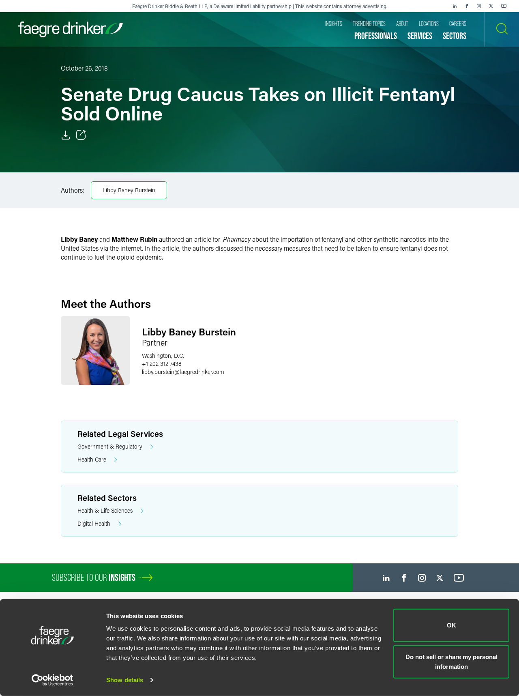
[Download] (65, 135)
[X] (491, 6)
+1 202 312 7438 (162, 363)
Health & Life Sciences (105, 510)
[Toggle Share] (81, 135)
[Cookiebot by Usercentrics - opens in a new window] (52, 680)
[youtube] (504, 6)
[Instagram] (479, 6)
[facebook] (467, 6)
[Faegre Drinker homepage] (70, 29)
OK (451, 625)
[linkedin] (455, 6)
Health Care (91, 459)
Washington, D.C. (163, 355)
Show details (124, 680)
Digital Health (93, 523)
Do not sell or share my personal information (451, 661)
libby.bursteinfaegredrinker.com (183, 372)
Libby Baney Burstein (129, 190)
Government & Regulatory (109, 446)
